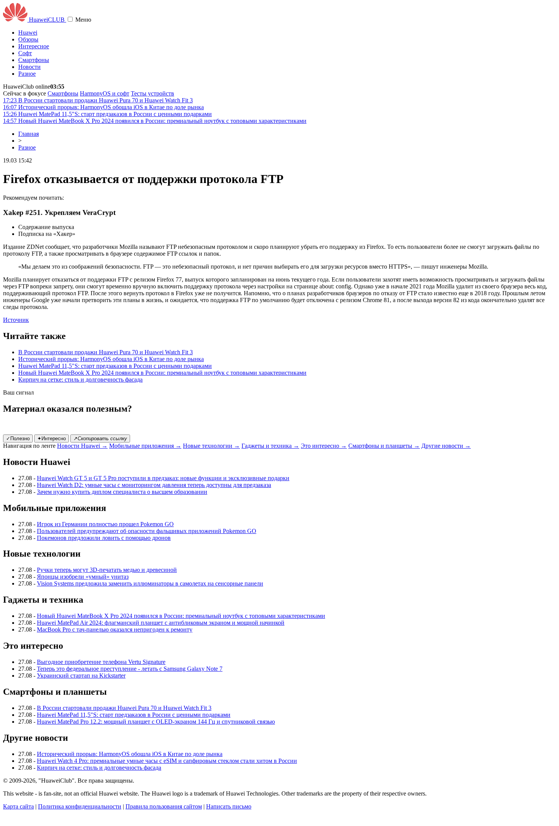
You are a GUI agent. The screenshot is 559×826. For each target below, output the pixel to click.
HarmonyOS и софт (104, 93)
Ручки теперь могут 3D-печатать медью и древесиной (107, 570)
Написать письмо (228, 806)
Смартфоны (33, 60)
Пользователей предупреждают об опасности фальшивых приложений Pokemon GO (146, 531)
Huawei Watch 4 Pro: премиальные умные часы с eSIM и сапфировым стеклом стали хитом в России (167, 761)
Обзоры (28, 39)
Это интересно (324, 445)
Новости (29, 67)
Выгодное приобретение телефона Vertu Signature (101, 662)
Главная (28, 134)
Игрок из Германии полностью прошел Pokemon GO (105, 524)
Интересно (51, 438)
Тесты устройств (152, 93)
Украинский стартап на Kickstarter (81, 675)
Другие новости (446, 445)
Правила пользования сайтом (163, 806)
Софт (25, 53)
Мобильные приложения (145, 445)
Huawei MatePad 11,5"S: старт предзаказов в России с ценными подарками (115, 366)
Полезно (18, 438)
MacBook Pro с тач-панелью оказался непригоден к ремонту (114, 629)
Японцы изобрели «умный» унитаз (83, 576)
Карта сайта (18, 806)
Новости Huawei (82, 445)
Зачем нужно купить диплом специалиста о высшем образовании (122, 492)
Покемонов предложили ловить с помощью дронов (104, 538)
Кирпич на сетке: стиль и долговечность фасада (80, 379)
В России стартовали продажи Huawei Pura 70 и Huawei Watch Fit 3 (105, 352)
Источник (16, 320)
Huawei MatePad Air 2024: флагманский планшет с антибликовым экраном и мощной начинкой (160, 622)
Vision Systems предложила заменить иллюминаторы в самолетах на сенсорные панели (150, 583)
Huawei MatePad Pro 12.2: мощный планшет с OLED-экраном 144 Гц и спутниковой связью (156, 721)
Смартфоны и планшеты (384, 445)
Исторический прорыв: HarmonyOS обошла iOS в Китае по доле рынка (111, 359)
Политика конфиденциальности (79, 806)
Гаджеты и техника (270, 445)
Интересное (33, 46)
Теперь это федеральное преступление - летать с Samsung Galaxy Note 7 (129, 668)
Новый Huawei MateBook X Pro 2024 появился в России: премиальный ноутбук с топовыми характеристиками (162, 372)
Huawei (27, 32)
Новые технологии (211, 445)
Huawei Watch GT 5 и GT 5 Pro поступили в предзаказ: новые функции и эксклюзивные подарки (163, 478)
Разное (27, 73)
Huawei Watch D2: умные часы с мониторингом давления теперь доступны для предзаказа (154, 485)
